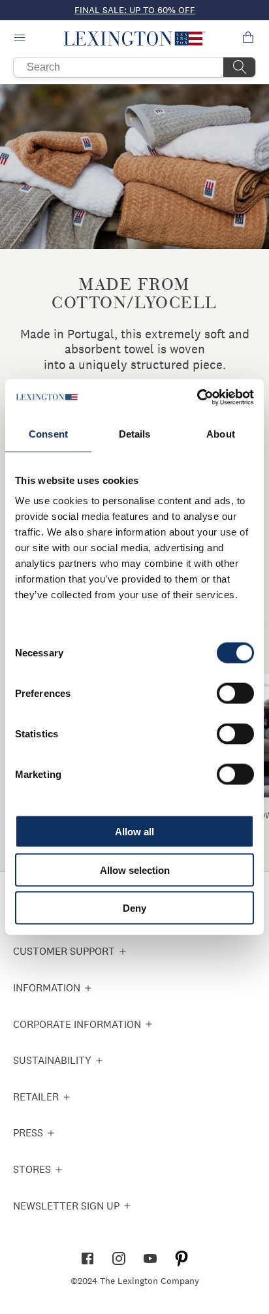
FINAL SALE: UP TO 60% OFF (134, 10)
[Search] (239, 67)
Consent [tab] (48, 433)
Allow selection (135, 869)
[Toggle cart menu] (248, 38)
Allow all (134, 831)
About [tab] (220, 433)
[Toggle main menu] (21, 38)
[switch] (235, 693)
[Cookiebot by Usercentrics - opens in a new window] (197, 397)
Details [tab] (135, 433)
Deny (134, 908)
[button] (135, 39)
